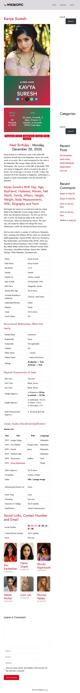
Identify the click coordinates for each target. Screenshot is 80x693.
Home (54, 5)
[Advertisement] (68, 73)
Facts (46, 136)
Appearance (28, 136)
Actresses (63, 5)
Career (39, 136)
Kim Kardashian (10, 567)
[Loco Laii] (26, 590)
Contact (27, 139)
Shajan (62, 193)
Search (62, 17)
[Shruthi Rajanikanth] (44, 559)
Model (31, 82)
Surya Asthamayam (18, 463)
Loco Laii (25, 595)
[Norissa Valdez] (43, 590)
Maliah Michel (8, 596)
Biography (9, 136)
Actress (23, 82)
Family (18, 136)
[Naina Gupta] (26, 558)
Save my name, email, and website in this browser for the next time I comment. (26, 669)
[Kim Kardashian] (10, 560)
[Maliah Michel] (10, 590)
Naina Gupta (24, 565)
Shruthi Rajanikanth (44, 566)
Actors (72, 5)
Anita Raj (71, 193)
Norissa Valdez (41, 596)
